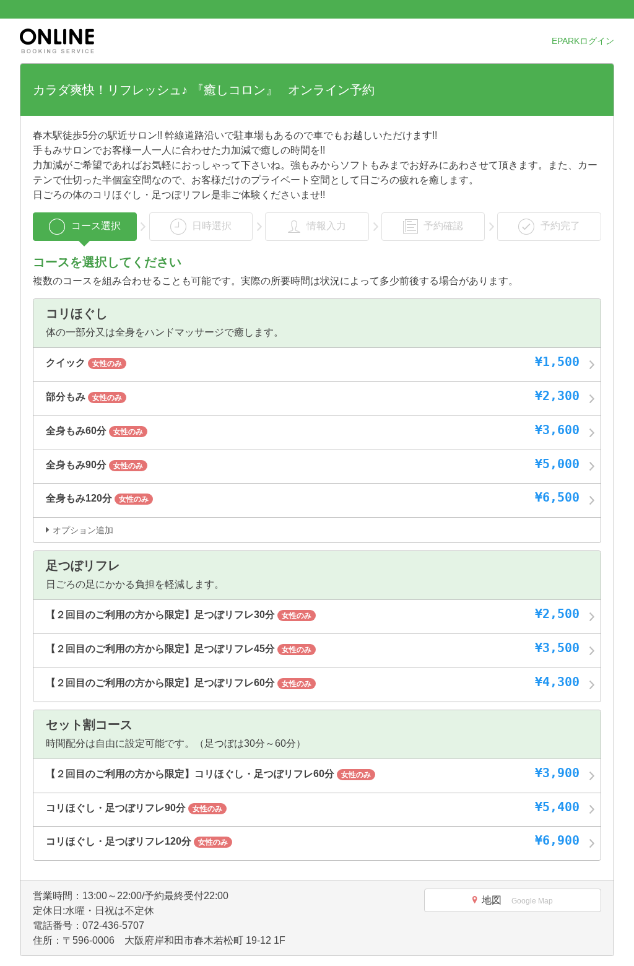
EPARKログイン (583, 41)
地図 (517, 900)
